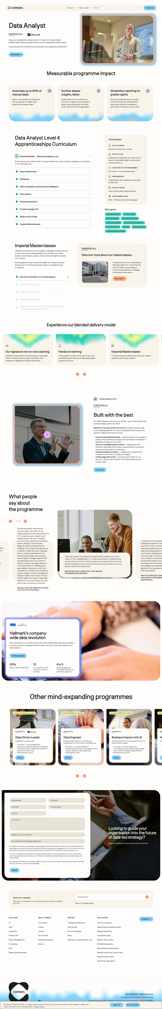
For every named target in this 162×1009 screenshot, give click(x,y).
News (70, 935)
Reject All (116, 1005)
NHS (10, 948)
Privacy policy (39, 1007)
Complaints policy (104, 935)
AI (9, 923)
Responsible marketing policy (108, 948)
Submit (14, 870)
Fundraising (13, 944)
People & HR (13, 935)
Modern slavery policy (105, 940)
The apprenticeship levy (76, 923)
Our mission (42, 923)
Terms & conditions (104, 923)
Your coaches (43, 935)
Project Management (17, 940)
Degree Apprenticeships (18, 952)
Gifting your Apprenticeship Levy (80, 940)
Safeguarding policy (104, 931)
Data (10, 927)
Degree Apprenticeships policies (109, 927)
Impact (41, 927)
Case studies (72, 927)
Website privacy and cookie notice (110, 952)
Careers (41, 931)
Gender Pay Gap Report (106, 961)
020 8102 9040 (132, 994)
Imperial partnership (45, 940)
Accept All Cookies (133, 1005)
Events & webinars (74, 931)
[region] (81, 1005)
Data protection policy (105, 957)
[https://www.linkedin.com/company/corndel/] (39, 1000)
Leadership (13, 931)
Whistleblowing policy (105, 944)
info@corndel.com (146, 994)
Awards (41, 944)
